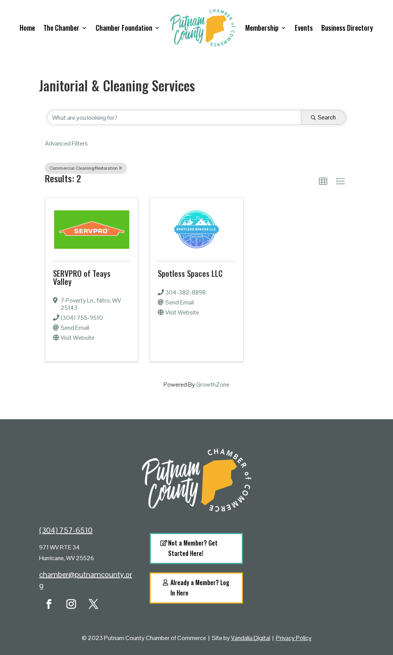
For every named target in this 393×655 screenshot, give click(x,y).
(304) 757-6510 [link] (65, 530)
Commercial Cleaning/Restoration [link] (84, 168)
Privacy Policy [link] (294, 638)
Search (327, 117)
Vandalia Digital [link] (250, 638)
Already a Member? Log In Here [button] (200, 587)
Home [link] (27, 28)
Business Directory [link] (347, 28)
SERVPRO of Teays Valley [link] (82, 277)
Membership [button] (262, 28)
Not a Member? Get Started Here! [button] (193, 548)
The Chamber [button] (61, 28)
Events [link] (304, 28)
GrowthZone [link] (213, 384)
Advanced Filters (66, 143)
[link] (323, 181)
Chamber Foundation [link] (124, 28)
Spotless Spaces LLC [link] (190, 273)
